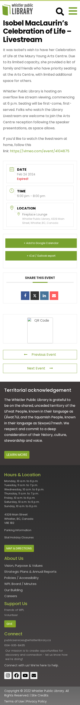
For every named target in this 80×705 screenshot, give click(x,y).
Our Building (13, 590)
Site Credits (39, 695)
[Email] (54, 295)
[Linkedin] (44, 295)
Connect (10, 665)
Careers (10, 596)
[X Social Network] (35, 295)
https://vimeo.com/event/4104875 (39, 151)
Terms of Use (14, 701)
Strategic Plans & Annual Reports (30, 571)
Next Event (36, 368)
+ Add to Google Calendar (41, 243)
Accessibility (29, 577)
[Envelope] (34, 675)
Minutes (30, 583)
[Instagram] (8, 675)
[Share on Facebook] (25, 295)
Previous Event (44, 354)
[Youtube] (25, 675)
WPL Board (12, 583)
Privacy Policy (36, 701)
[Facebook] (16, 675)
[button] (73, 11)
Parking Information (17, 530)
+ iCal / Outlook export (41, 256)
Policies (10, 577)
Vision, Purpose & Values (23, 565)
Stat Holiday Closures (19, 537)
